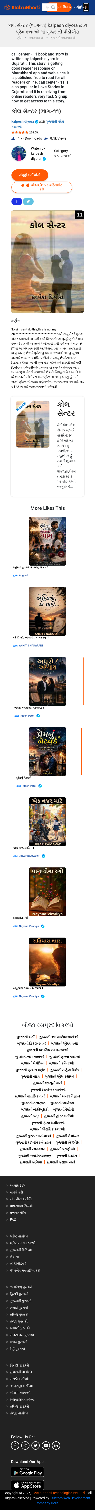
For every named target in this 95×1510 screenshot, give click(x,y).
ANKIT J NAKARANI (31, 645)
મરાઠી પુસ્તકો (19, 1308)
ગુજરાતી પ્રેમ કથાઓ (59, 1076)
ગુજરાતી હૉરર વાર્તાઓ (59, 1116)
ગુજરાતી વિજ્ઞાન (66, 1156)
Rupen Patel (27, 715)
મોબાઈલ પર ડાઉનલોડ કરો (46, 187)
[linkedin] (56, 1445)
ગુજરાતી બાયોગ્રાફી (34, 1109)
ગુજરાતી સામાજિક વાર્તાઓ (48, 1090)
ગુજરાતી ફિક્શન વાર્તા (31, 1043)
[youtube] (46, 1445)
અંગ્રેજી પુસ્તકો (21, 1287)
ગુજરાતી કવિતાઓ (61, 1063)
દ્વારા (16, 575)
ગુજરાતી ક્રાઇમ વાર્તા (61, 1162)
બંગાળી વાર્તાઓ (20, 1393)
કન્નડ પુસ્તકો (19, 1342)
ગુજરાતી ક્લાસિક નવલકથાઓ (47, 1050)
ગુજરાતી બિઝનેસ (67, 1142)
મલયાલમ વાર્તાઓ (22, 1399)
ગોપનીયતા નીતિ (21, 1199)
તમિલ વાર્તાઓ (19, 1406)
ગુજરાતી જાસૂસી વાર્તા (47, 1083)
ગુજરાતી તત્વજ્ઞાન (33, 1103)
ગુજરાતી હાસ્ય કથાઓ (64, 1057)
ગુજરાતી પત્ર (30, 1116)
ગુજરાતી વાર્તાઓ (21, 1372)
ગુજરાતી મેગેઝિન (32, 1063)
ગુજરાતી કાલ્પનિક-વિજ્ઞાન (33, 1142)
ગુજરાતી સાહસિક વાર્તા (30, 1096)
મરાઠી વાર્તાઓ (19, 1379)
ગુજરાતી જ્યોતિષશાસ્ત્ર (34, 1156)
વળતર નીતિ (18, 1213)
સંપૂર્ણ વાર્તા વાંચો (30, 175)
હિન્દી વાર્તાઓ (19, 1365)
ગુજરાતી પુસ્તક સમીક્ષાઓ (33, 1136)
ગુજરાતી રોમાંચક (67, 1136)
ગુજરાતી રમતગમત (32, 1149)
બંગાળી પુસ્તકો (20, 1328)
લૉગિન (81, 7)
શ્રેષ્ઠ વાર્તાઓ (19, 1236)
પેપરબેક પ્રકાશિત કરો (25, 1270)
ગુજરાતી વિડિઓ (21, 1250)
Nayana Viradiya (29, 926)
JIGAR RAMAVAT (29, 856)
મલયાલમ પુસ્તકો (22, 1335)
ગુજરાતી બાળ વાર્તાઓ (29, 1057)
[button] (53, 7)
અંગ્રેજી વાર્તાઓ (21, 1386)
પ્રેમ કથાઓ (62, 156)
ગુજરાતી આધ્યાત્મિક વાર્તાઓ (58, 1037)
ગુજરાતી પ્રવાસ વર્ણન (30, 1070)
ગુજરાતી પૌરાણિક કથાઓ (47, 1129)
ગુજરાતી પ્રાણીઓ (62, 1149)
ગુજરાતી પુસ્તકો (21, 1301)
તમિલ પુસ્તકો (19, 1314)
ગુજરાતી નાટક (30, 1076)
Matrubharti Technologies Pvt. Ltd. (60, 1493)
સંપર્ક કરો (16, 1192)
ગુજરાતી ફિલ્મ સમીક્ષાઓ (48, 1123)
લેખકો (14, 1257)
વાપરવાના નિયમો (22, 1206)
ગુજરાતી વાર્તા (25, 1037)
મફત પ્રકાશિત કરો (60, 7)
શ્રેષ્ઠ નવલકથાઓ (23, 1243)
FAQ (13, 1220)
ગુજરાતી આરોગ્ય (62, 1103)
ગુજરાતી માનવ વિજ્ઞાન (65, 1096)
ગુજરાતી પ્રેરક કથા (64, 1043)
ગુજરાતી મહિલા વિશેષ (64, 1070)
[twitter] (35, 1445)
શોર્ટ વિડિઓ (18, 1264)
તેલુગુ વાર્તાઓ (19, 1413)
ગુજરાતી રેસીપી (63, 1109)
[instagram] (25, 1445)
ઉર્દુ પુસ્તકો (17, 1349)
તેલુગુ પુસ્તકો (19, 1321)
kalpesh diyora (23, 121)
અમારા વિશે (18, 1185)
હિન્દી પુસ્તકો (19, 1294)
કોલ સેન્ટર (66, 408)
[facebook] (15, 1445)
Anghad (23, 575)
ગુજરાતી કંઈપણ (31, 1162)
